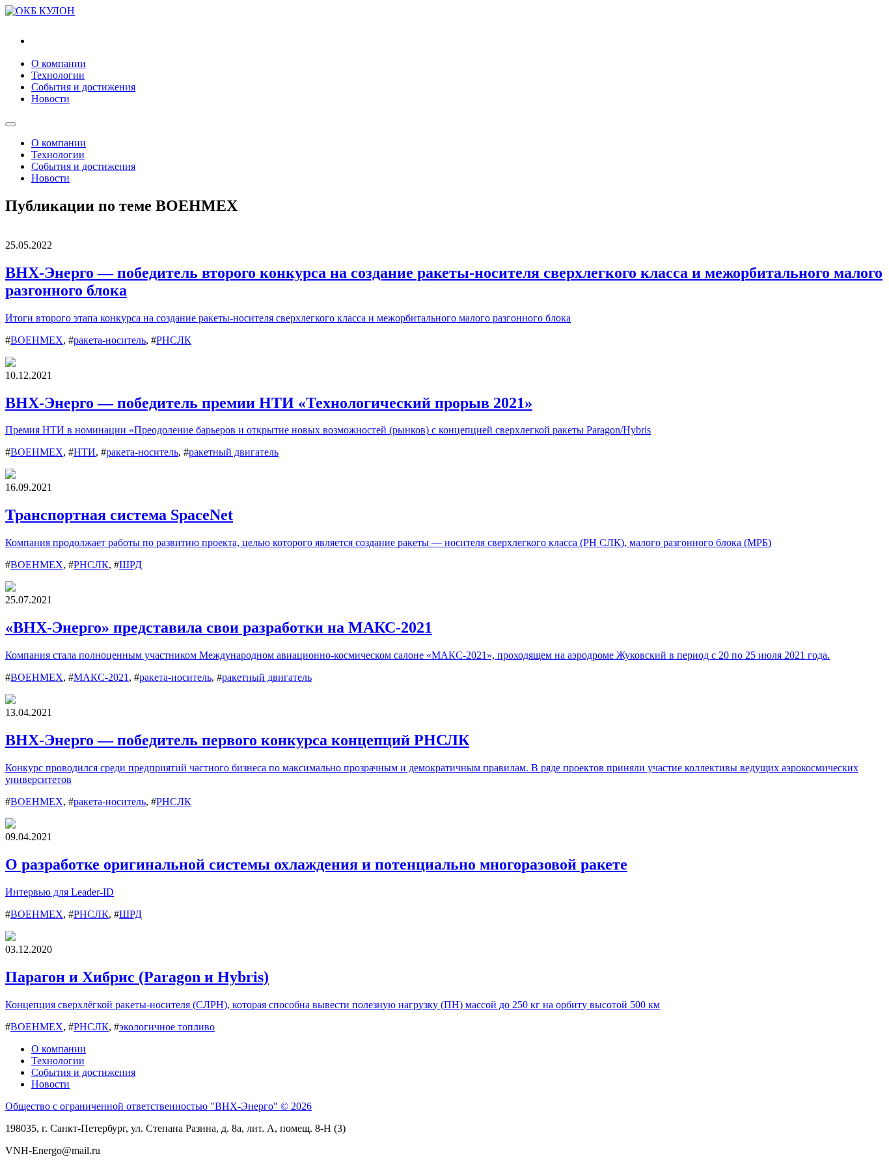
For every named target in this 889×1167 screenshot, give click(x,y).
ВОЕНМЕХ (36, 340)
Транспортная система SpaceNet (119, 514)
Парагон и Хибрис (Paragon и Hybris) (137, 976)
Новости (50, 98)
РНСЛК (173, 340)
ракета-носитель (110, 340)
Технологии (58, 75)
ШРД (130, 564)
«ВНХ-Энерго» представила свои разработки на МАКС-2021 (218, 627)
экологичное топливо (167, 1026)
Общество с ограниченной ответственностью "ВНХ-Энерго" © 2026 (158, 1106)
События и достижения (83, 86)
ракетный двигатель (234, 452)
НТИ (85, 452)
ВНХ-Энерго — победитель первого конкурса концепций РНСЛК (237, 740)
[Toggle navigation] (10, 124)
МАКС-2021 (101, 677)
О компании (58, 63)
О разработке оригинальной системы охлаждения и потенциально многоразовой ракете (316, 864)
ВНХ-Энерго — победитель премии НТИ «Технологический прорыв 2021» (268, 402)
